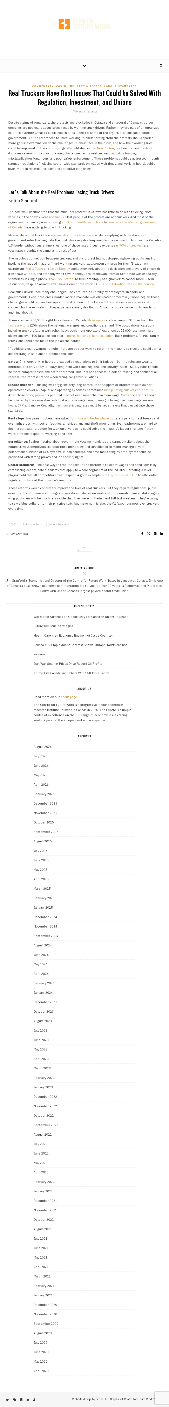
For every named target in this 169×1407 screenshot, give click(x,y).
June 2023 (41, 1040)
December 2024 (45, 917)
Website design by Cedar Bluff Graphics (96, 1399)
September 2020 (46, 1324)
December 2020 (45, 1305)
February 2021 (44, 1286)
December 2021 (45, 1201)
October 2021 (44, 1220)
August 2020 (43, 1333)
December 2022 (45, 1097)
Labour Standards (120, 86)
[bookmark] (85, 4)
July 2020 (40, 1342)
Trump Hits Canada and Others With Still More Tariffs (71, 673)
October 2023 (44, 1011)
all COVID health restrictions (82, 222)
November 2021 (45, 1210)
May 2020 (40, 1361)
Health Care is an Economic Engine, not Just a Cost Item (74, 635)
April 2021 (41, 1267)
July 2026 (40, 756)
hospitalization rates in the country (129, 284)
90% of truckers (131, 245)
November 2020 (45, 1314)
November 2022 (45, 1106)
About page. (69, 697)
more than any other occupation (90, 336)
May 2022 (40, 1163)
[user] (97, 4)
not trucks (56, 217)
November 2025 (45, 813)
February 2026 (44, 794)
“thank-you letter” (61, 279)
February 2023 (44, 1078)
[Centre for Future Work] (84, 30)
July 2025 (40, 851)
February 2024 (44, 983)
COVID (61, 86)
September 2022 (46, 1125)
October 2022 (44, 1115)
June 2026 (41, 766)
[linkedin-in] (91, 4)
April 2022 (41, 1172)
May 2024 (40, 964)
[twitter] (72, 4)
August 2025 (43, 841)
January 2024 (43, 993)
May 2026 (40, 775)
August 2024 (43, 945)
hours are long (18, 325)
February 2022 (44, 1182)
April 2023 (41, 1059)
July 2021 (40, 1238)
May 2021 (40, 1257)
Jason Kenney (60, 269)
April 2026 (41, 784)
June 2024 (41, 955)
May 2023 (40, 1049)
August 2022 (43, 1134)
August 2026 (43, 747)
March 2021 (42, 1276)
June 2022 (41, 1153)
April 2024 (41, 974)
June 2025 (41, 860)
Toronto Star (105, 148)
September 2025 (46, 832)
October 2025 (44, 822)
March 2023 (42, 1068)
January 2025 (43, 907)
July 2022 (40, 1144)
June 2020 (41, 1352)
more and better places (92, 418)
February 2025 (44, 898)
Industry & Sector (85, 86)
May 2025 (40, 870)
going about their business (72, 235)
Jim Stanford (19, 534)
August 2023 (43, 1021)
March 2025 (42, 889)
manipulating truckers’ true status (128, 390)
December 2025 (45, 803)
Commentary (43, 86)
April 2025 (41, 879)
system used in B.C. (123, 475)
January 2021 (43, 1295)
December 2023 (45, 1002)
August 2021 (43, 1229)
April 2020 (41, 1371)
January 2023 (43, 1087)
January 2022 (43, 1191)
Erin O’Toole (34, 269)
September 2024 (46, 936)
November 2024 (45, 926)
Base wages (96, 320)
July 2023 (40, 1030)
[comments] (79, 4)
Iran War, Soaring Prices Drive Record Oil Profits (68, 664)
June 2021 (41, 1248)
